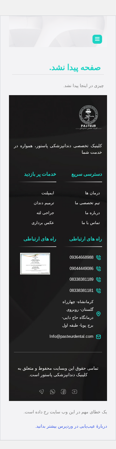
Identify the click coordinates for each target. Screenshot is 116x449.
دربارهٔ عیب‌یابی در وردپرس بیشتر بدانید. (71, 426)
